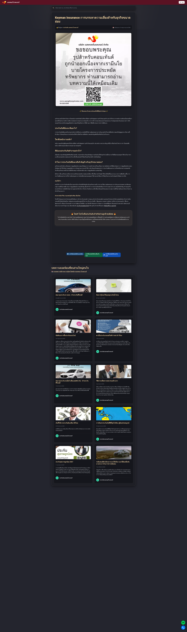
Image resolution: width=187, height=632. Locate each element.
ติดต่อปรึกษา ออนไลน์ (110, 206)
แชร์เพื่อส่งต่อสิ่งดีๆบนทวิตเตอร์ (111, 254)
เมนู (182, 2)
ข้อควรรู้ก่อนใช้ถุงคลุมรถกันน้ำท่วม (107, 295)
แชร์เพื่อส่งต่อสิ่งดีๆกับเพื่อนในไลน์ (92, 254)
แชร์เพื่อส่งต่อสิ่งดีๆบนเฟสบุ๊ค (76, 254)
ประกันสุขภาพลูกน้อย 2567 (64, 462)
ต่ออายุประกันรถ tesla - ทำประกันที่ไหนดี (69, 295)
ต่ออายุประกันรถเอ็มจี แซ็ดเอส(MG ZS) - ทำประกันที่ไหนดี (72, 382)
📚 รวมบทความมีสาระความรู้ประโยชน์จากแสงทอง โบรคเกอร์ (69, 271)
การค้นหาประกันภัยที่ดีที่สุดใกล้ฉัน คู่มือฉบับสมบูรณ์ (112, 423)
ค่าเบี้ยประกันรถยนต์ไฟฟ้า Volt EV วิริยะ (109, 335)
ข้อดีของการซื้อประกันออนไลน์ (66, 335)
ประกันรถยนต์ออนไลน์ (83, 206)
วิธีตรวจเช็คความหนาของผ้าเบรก (107, 381)
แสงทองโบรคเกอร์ (13, 2)
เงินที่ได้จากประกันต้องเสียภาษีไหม (67, 423)
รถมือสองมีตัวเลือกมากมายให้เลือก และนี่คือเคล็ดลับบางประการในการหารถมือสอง (113, 463)
